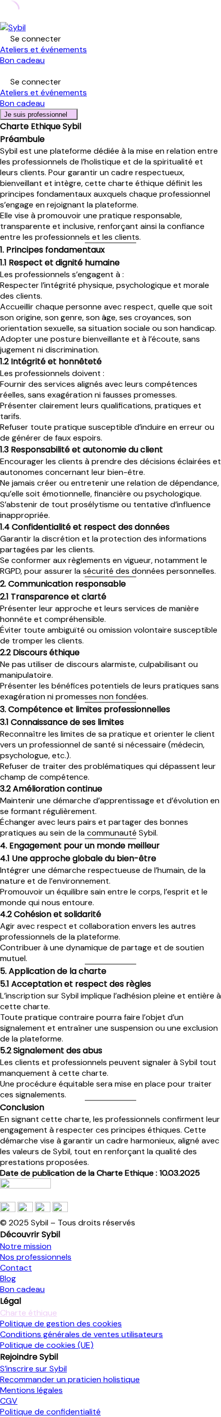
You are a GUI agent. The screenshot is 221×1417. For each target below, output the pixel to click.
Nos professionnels (35, 1257)
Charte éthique (28, 1312)
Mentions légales (31, 1390)
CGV (8, 1400)
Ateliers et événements (43, 49)
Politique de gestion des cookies (61, 1323)
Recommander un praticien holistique (70, 1379)
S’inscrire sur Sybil (33, 1368)
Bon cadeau (22, 60)
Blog (8, 1278)
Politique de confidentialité (50, 1411)
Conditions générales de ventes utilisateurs (81, 1334)
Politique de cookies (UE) (47, 1345)
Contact (16, 1267)
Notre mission (25, 1246)
